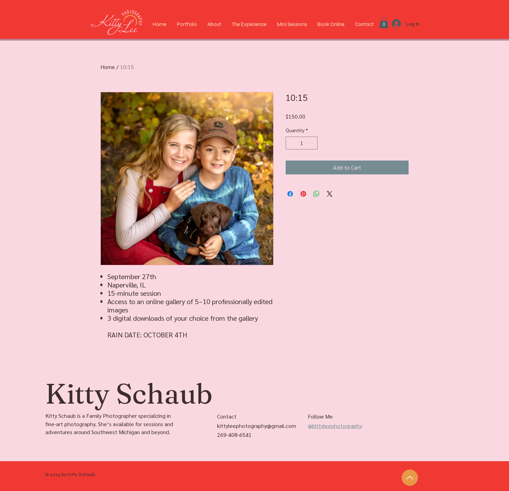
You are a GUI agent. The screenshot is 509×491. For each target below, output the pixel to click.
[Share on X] (329, 194)
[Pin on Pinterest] (303, 194)
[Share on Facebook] (290, 194)
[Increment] (312, 143)
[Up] (410, 478)
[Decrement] (291, 143)
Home (107, 66)
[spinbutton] (301, 143)
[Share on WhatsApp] (316, 194)
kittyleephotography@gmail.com (256, 425)
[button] (384, 22)
